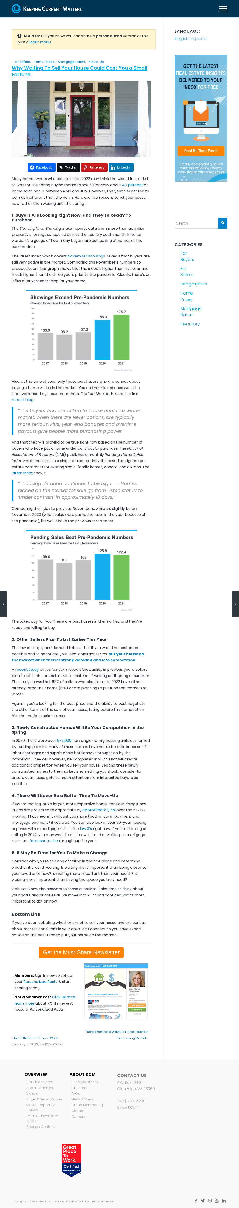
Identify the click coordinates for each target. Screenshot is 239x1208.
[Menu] (221, 8)
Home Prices (44, 61)
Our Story (79, 1088)
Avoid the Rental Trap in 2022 (35, 1038)
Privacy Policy (81, 1201)
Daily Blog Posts (39, 1082)
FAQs (75, 1093)
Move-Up (96, 61)
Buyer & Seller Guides (44, 1099)
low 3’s (86, 828)
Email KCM (126, 1107)
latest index (22, 473)
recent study (27, 669)
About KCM (82, 1074)
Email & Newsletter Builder (42, 1118)
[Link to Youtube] (216, 1200)
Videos (32, 1093)
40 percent (132, 185)
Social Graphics (39, 1088)
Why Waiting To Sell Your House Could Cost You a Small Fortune (79, 71)
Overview (36, 1074)
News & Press (82, 1099)
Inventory (189, 324)
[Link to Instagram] (209, 1200)
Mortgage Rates (71, 61)
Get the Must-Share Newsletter (81, 952)
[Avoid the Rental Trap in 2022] (3, 604)
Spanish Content (40, 1126)
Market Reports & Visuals (41, 1107)
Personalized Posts (40, 981)
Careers (78, 1116)
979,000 (64, 740)
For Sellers (22, 61)
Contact (78, 1110)
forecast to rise (44, 841)
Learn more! (40, 42)
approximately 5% (99, 810)
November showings (86, 256)
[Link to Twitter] (202, 1200)
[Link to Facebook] (195, 1200)
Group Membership (88, 1105)
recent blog (22, 400)
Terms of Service (102, 1201)
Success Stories (85, 1082)
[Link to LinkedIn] (223, 1200)
